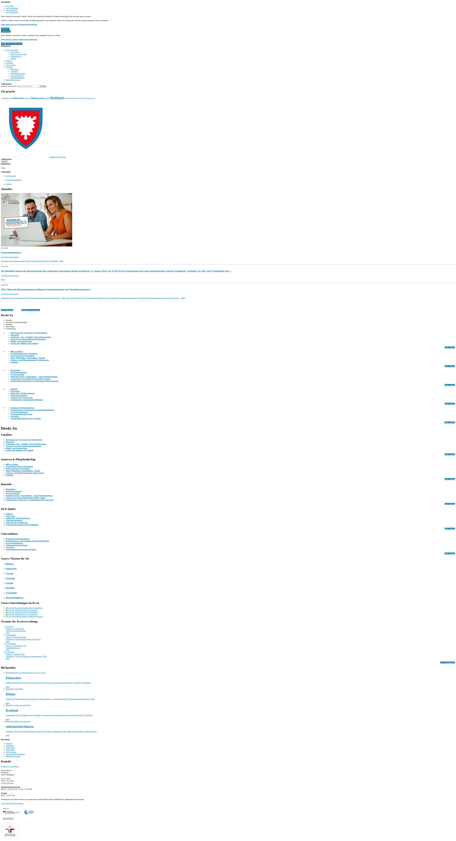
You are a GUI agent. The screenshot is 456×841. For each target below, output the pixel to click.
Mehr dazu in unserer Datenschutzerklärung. (19, 24)
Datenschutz (10, 748)
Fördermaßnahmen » (11, 252)
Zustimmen (6, 31)
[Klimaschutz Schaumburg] (230, 614)
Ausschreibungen (17, 76)
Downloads (10, 750)
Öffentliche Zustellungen (30, 310)
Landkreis (9, 63)
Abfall (47, 98)
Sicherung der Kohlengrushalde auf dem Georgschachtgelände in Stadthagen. (32, 261)
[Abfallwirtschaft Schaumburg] (230, 612)
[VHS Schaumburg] (230, 610)
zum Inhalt (10, 6)
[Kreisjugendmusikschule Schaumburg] (230, 608)
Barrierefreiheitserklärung (15, 754)
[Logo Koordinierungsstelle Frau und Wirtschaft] (230, 616)
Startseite (9, 744)
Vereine (13, 59)
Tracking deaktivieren (14, 44)
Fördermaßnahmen (17, 78)
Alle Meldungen (7, 310)
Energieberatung (7, 98)
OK (3, 44)
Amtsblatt (14, 71)
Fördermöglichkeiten (71, 98)
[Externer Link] (228, 220)
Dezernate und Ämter (18, 54)
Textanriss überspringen (10, 257)
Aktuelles (9, 67)
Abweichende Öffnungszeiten (12, 803)
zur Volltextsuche (12, 12)
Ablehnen (5, 29)
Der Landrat (15, 52)
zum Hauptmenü (12, 8)
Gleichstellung (15, 56)
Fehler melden (11, 752)
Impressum (10, 746)
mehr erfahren (450, 348)
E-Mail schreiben (7, 783)
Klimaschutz (18, 98)
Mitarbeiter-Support (13, 80)
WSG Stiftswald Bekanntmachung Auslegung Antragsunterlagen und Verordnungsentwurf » (46, 289)
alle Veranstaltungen (447, 663)
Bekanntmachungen (17, 74)
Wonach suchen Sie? (9, 86)
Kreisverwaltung (12, 50)
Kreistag (9, 61)
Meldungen (14, 69)
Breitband (57, 97)
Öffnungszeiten (38, 98)
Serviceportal (11, 65)
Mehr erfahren (449, 423)
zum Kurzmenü (11, 10)
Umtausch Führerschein (87, 98)
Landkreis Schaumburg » (10, 766)
